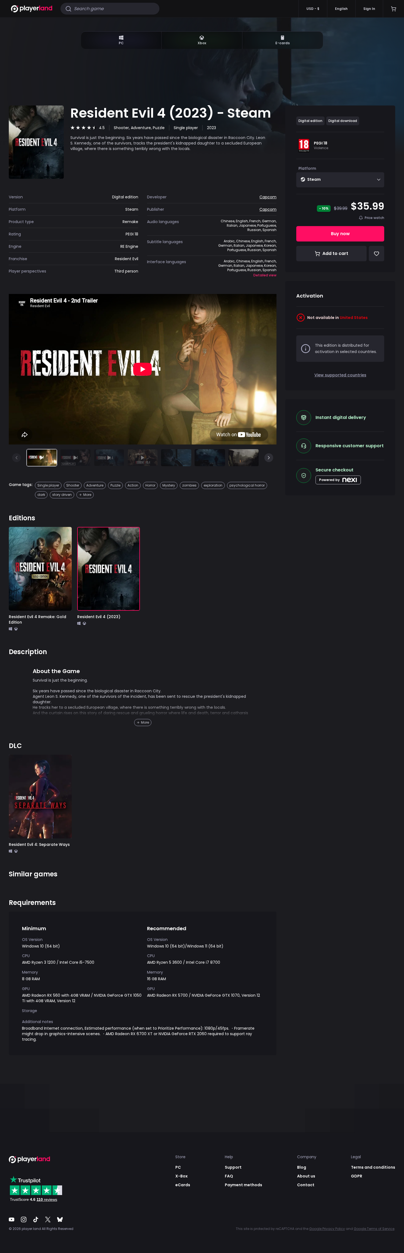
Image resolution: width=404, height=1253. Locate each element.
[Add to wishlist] (63, 535)
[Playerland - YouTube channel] (11, 1219)
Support (233, 1167)
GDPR (356, 1176)
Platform (307, 168)
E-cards (282, 43)
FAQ (229, 1176)
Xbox (202, 43)
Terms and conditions (373, 1167)
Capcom (267, 197)
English (341, 8)
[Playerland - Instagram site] (23, 1219)
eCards (182, 1185)
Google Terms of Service (374, 1228)
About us (306, 1176)
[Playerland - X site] (48, 1219)
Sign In (369, 8)
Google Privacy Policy (327, 1228)
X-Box (181, 1176)
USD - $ (312, 8)
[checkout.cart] (393, 8)
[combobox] (340, 179)
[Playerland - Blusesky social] (60, 1219)
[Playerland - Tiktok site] (35, 1219)
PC (121, 43)
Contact (305, 1185)
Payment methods (243, 1185)
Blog (301, 1167)
